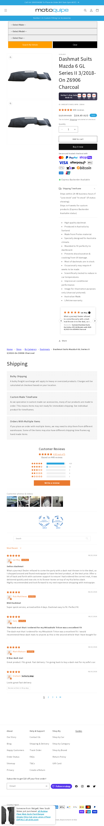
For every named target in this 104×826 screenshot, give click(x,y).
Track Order (36, 750)
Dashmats (45, 349)
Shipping (73, 119)
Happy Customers (15, 750)
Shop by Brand (60, 750)
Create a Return (37, 770)
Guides (78, 731)
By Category (31, 349)
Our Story (11, 737)
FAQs (32, 756)
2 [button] (48, 697)
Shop (18, 349)
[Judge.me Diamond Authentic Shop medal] (44, 521)
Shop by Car (58, 737)
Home (10, 349)
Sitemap (11, 763)
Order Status (13, 756)
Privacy (10, 770)
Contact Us (35, 737)
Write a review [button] (52, 483)
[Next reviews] (95, 321)
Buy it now (78, 147)
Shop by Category (61, 743)
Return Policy (59, 756)
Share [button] (64, 340)
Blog (9, 743)
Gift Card (57, 763)
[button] (6, 10)
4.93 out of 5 (59, 454)
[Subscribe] (46, 786)
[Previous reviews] (61, 321)
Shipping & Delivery (39, 743)
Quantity (62, 124)
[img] (13, 555)
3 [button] (52, 697)
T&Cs (32, 763)
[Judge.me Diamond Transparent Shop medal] (57, 521)
